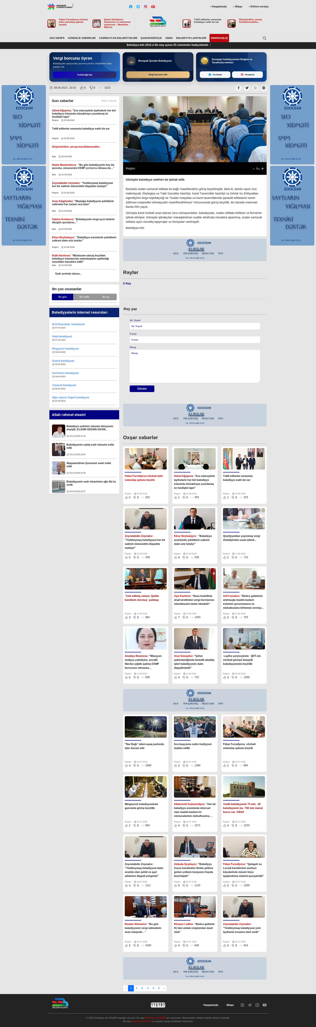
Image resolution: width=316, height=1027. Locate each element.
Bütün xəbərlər (109, 100)
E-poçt (133, 333)
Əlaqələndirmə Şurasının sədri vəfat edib (88, 446)
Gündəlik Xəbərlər (82, 38)
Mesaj (133, 347)
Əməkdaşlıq (219, 38)
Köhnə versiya (259, 6)
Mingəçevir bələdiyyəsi (65, 336)
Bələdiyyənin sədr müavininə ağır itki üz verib (91, 465)
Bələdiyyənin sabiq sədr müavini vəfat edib (90, 428)
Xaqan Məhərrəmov (142, 1021)
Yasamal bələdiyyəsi (64, 373)
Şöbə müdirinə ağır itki (80, 481)
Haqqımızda (219, 6)
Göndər (142, 388)
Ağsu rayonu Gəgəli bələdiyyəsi (70, 385)
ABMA (169, 38)
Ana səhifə (57, 38)
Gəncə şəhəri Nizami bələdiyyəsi (71, 397)
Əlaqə (238, 6)
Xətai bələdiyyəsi (62, 324)
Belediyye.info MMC (155, 1017)
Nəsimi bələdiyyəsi (63, 348)
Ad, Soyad (135, 320)
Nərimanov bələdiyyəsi (65, 360)
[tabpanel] (195, 250)
